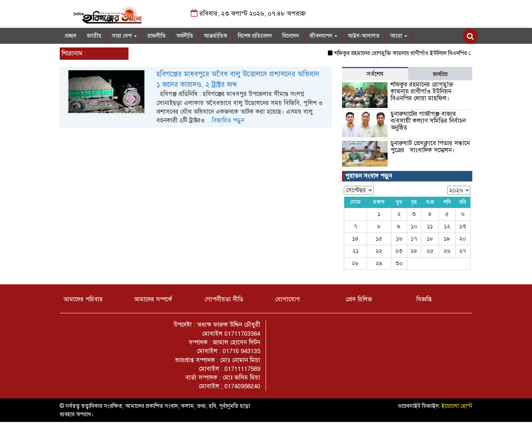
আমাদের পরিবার (83, 299)
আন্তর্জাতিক (215, 35)
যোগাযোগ (287, 299)
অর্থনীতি (184, 35)
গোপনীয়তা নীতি (223, 299)
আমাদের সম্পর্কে (153, 299)
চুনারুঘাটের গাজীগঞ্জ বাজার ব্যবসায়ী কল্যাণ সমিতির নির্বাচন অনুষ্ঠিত (428, 120)
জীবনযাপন (321, 35)
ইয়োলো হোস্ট (457, 406)
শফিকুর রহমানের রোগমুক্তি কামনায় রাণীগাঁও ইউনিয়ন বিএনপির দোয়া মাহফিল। (412, 53)
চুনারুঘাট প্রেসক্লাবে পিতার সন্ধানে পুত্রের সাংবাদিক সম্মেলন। (430, 146)
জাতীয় (94, 35)
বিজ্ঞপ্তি (424, 299)
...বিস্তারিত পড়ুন (225, 120)
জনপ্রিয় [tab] (440, 74)
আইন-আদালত (364, 35)
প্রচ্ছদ (70, 35)
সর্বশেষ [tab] (375, 74)
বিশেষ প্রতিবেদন (255, 35)
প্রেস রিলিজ (359, 299)
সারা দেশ (122, 35)
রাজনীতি (156, 35)
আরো (397, 35)
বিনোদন (290, 35)
